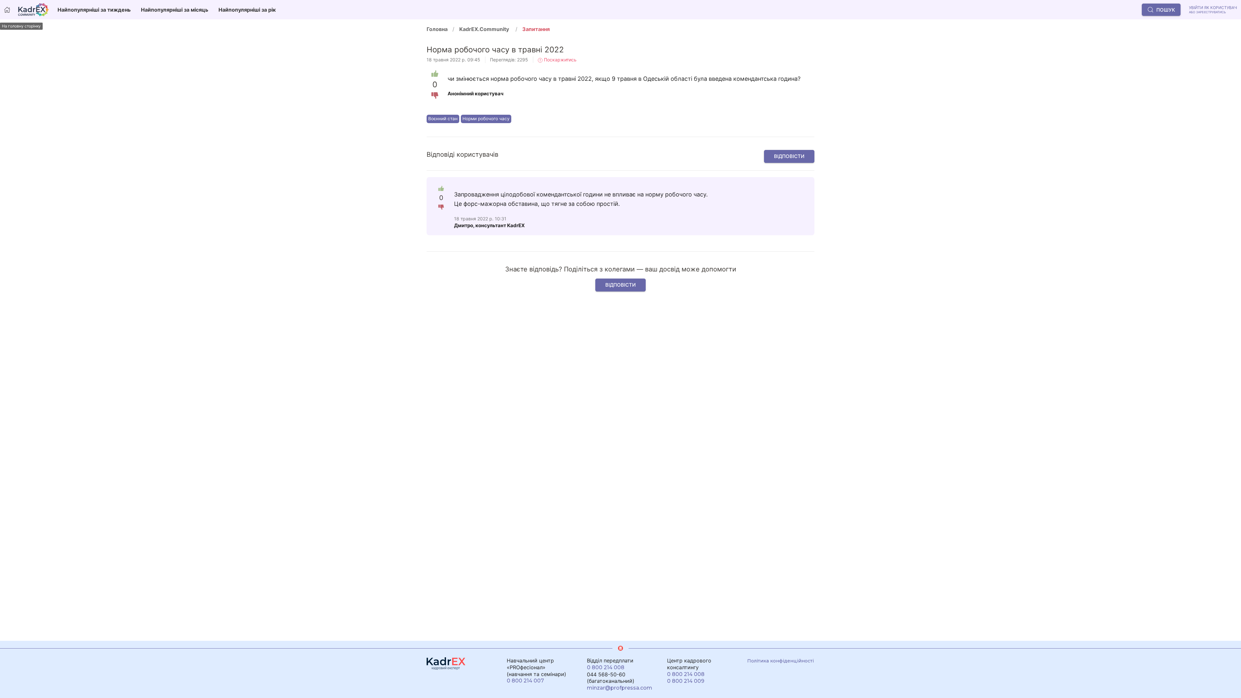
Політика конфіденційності (780, 661)
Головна (437, 29)
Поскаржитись (560, 59)
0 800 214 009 (685, 681)
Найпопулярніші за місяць (174, 9)
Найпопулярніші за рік (247, 9)
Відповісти (789, 156)
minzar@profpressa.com (619, 688)
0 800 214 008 (605, 667)
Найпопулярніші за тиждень (94, 9)
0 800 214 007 (525, 681)
